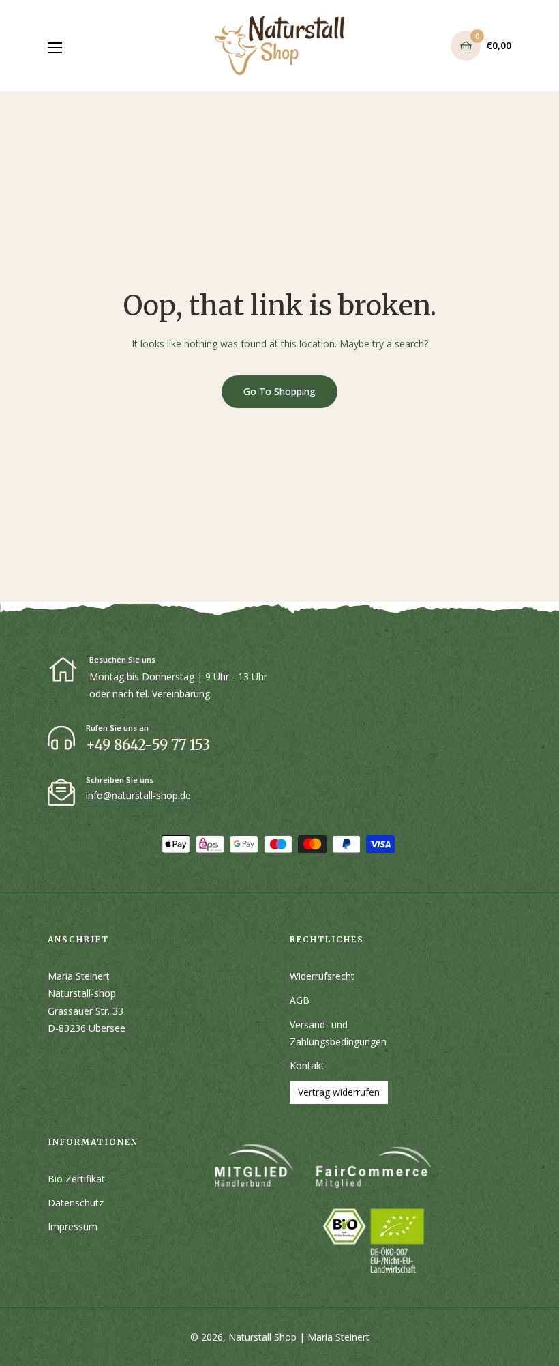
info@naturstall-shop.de (138, 795)
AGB (299, 999)
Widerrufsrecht (322, 976)
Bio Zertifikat (76, 1178)
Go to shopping (279, 391)
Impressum (72, 1226)
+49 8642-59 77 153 (148, 744)
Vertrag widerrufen (339, 1092)
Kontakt (307, 1065)
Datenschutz (76, 1202)
